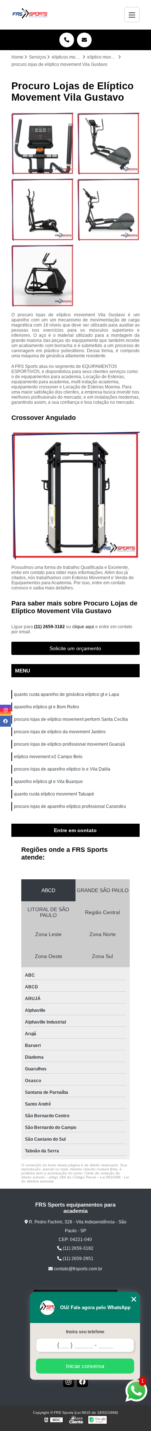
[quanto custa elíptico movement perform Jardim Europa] (42, 209)
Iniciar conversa (85, 1366)
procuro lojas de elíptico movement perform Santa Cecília (71, 719)
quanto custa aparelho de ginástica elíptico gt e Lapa (66, 694)
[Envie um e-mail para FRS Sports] (84, 40)
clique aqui (83, 626)
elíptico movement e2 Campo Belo (48, 756)
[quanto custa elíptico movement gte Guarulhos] (108, 143)
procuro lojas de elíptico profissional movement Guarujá (69, 744)
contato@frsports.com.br (77, 1268)
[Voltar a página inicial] (30, 14)
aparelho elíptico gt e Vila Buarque (48, 781)
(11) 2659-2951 (77, 1258)
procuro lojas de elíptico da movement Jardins (60, 731)
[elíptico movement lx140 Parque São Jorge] (108, 209)
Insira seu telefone (85, 1331)
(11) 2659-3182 (50, 626)
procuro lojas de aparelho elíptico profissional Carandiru (70, 806)
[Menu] (132, 14)
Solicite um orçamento (75, 648)
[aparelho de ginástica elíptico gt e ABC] (42, 143)
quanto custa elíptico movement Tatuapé (54, 794)
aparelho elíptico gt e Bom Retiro (46, 706)
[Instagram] (68, 1381)
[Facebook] (82, 1381)
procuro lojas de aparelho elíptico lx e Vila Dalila (62, 769)
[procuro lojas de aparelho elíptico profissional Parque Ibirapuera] (42, 276)
